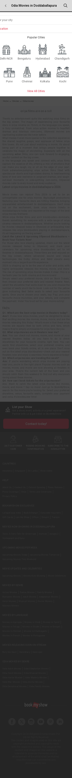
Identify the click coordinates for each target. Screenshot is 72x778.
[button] (5, 6)
